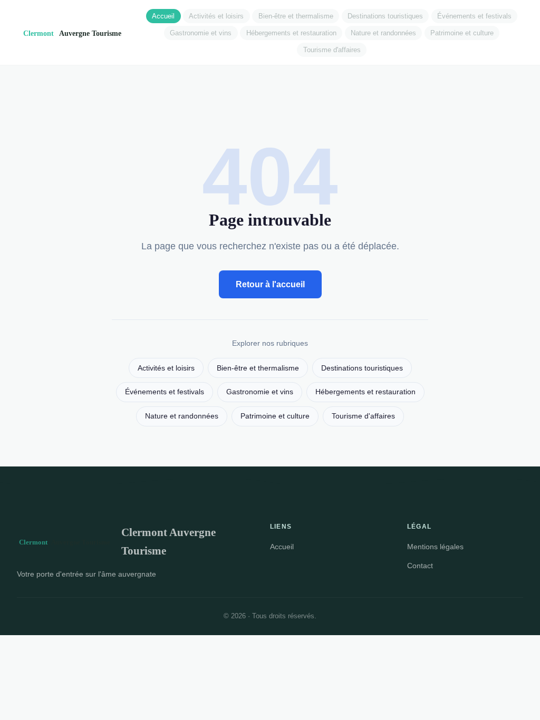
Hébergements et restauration (291, 33)
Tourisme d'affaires (332, 50)
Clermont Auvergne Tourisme (168, 541)
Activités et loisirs (216, 16)
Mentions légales (435, 546)
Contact (420, 565)
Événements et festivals (474, 16)
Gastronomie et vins (201, 33)
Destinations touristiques (385, 16)
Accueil (163, 16)
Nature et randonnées (383, 33)
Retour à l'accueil (270, 284)
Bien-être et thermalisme (295, 16)
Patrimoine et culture (462, 33)
